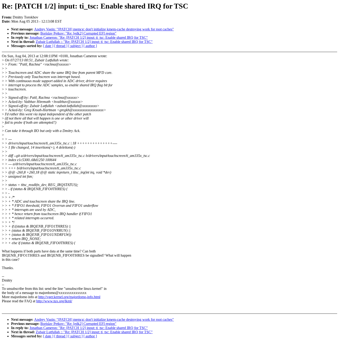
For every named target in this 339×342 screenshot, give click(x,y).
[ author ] (90, 46)
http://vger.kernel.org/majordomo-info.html (69, 297)
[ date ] (48, 46)
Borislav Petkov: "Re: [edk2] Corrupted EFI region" (78, 33)
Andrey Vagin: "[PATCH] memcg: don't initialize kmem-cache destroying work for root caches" (104, 29)
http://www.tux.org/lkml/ (54, 301)
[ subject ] (75, 46)
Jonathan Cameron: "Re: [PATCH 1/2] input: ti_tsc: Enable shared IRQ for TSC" (89, 37)
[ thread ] (60, 46)
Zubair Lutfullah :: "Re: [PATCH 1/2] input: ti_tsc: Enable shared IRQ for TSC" (94, 42)
